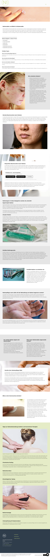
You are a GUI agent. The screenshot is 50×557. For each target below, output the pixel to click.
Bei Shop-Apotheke (21, 176)
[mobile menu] (46, 4)
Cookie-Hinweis (17, 538)
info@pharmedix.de (8, 544)
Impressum (16, 534)
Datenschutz (16, 536)
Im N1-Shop (29, 176)
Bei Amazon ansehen (11, 176)
